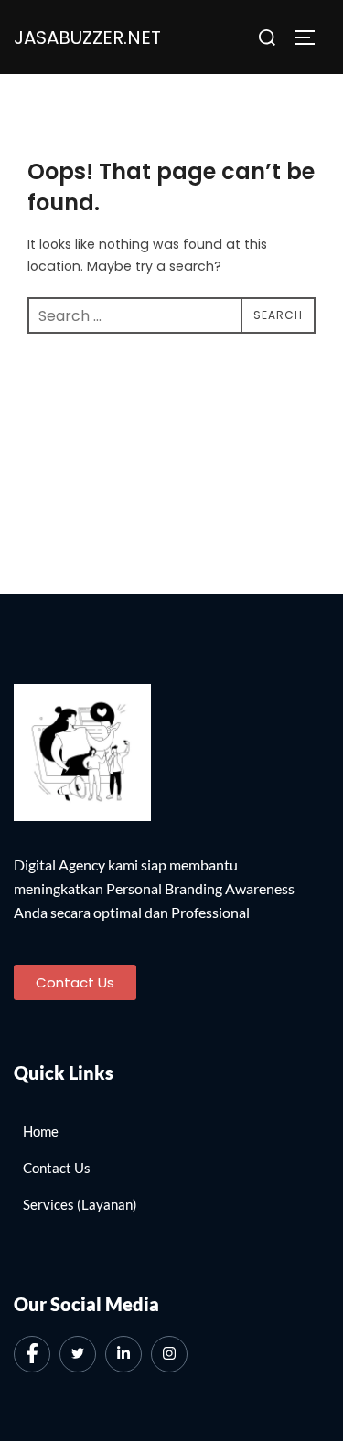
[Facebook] (32, 1354)
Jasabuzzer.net (87, 37)
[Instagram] (169, 1354)
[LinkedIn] (123, 1354)
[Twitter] (77, 1354)
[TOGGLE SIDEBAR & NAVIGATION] (311, 37)
